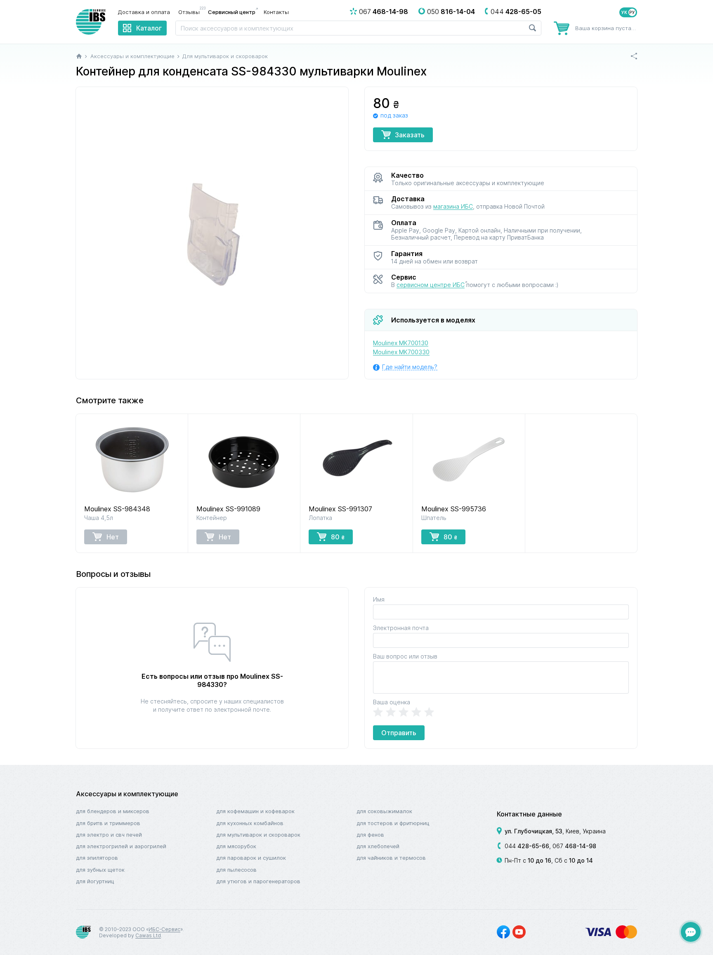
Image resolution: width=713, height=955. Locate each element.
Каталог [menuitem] (149, 28)
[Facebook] (503, 932)
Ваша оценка (391, 702)
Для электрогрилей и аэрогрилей (121, 846)
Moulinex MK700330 (401, 351)
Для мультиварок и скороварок (258, 834)
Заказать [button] (410, 135)
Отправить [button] (398, 733)
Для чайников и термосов (391, 857)
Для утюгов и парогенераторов (258, 881)
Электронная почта (401, 627)
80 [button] (338, 537)
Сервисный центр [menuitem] (231, 12)
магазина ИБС (453, 206)
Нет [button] (112, 537)
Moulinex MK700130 (400, 342)
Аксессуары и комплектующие (127, 794)
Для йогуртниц (95, 881)
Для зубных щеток (100, 869)
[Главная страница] (79, 56)
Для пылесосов (236, 869)
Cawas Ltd (148, 935)
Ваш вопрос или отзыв (405, 656)
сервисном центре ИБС (431, 284)
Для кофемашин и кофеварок (255, 811)
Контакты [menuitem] (276, 12)
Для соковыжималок (384, 811)
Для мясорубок (236, 846)
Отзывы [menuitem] (191, 11)
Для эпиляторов (97, 857)
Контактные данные (529, 814)
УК (624, 12)
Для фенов (370, 834)
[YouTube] (519, 932)
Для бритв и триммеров (108, 823)
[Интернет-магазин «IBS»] (91, 22)
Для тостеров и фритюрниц (393, 823)
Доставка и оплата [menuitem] (144, 12)
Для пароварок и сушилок (251, 857)
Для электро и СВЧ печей (109, 834)
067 (574, 845)
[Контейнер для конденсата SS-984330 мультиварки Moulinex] (212, 233)
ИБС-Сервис (164, 929)
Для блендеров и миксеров (112, 811)
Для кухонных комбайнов (249, 823)
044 (527, 845)
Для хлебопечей (377, 846)
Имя (379, 599)
